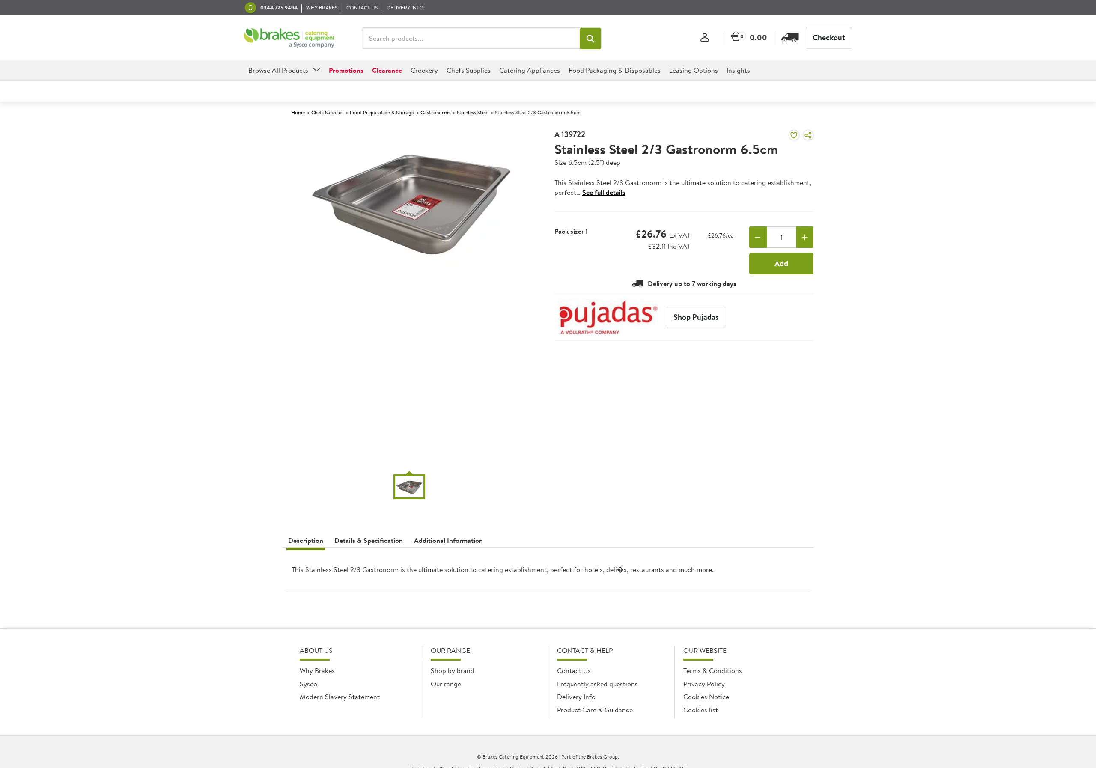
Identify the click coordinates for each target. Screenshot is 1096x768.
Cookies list (700, 709)
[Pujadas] (608, 317)
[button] (590, 38)
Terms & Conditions (712, 670)
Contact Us (574, 670)
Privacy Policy (704, 683)
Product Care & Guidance (595, 709)
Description (305, 540)
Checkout (829, 37)
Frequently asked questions (597, 683)
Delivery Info (576, 696)
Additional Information (448, 540)
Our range (446, 683)
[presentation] (548, 573)
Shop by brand (452, 670)
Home (298, 112)
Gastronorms (435, 112)
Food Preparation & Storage (382, 112)
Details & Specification (368, 540)
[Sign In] (705, 37)
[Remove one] (758, 237)
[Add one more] (805, 237)
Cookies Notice (706, 696)
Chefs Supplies (327, 112)
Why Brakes (317, 670)
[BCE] (289, 38)
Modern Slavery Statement (340, 696)
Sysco (308, 683)
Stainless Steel (472, 112)
